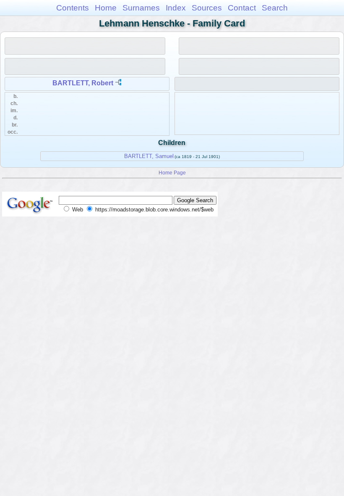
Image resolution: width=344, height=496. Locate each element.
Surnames (141, 7)
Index (176, 7)
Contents (72, 7)
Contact (242, 7)
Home (106, 7)
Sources (207, 7)
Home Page (172, 172)
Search (275, 7)
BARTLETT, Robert (82, 83)
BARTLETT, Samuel (149, 156)
